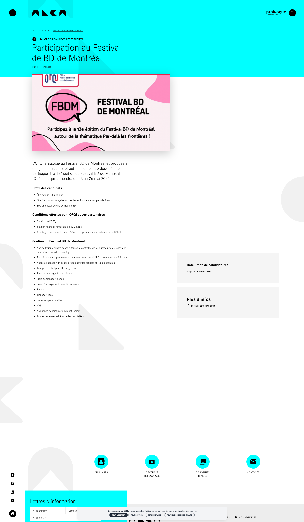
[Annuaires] (12, 475)
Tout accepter (118, 515)
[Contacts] (12, 500)
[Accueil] (49, 13)
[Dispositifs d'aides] (12, 492)
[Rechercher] (292, 12)
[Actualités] (34, 39)
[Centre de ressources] (12, 483)
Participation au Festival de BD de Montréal (68, 31)
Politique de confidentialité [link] (179, 515)
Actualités (45, 31)
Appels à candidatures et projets (63, 39)
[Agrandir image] (101, 112)
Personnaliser (154, 515)
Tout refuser (137, 515)
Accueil (35, 31)
